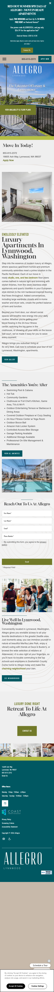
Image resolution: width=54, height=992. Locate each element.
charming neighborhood (14, 668)
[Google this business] (5, 803)
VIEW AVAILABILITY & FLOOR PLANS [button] (18, 110)
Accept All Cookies (16, 986)
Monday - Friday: (7, 792)
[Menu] (4, 59)
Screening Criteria (8, 823)
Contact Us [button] (27, 731)
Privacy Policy (6, 819)
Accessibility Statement (10, 827)
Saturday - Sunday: (8, 796)
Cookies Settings (37, 986)
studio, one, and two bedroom (23, 277)
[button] (50, 3)
